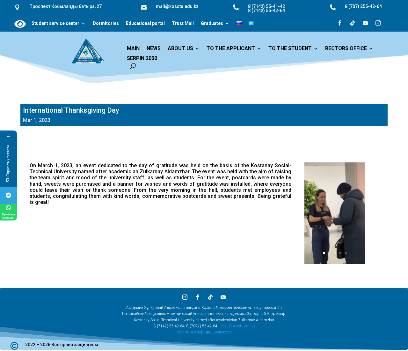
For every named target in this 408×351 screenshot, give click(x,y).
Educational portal (145, 23)
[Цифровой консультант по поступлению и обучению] (8, 195)
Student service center (55, 23)
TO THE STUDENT (290, 48)
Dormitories (106, 23)
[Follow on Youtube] (365, 23)
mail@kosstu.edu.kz (238, 326)
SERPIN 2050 (142, 58)
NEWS (154, 48)
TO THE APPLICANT (231, 48)
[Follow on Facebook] (340, 23)
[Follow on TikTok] (352, 23)
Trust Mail (183, 23)
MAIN (133, 48)
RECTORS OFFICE (346, 48)
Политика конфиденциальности (204, 332)
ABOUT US (180, 48)
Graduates (212, 23)
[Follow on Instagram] (378, 23)
